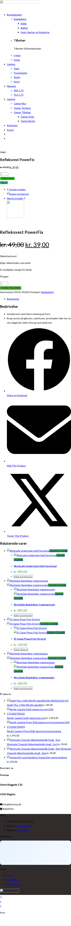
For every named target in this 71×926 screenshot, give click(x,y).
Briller (24, 23)
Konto (10, 129)
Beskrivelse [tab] (13, 298)
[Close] (1, 146)
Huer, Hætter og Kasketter (35, 32)
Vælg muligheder (23, 576)
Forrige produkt (17, 189)
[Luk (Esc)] (10, 920)
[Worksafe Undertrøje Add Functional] (15, 216)
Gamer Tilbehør (22, 112)
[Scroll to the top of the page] (1, 897)
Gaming (11, 99)
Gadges (11, 64)
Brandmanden (14, 14)
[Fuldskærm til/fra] (4, 920)
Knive (17, 59)
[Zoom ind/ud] (1, 920)
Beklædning (20, 19)
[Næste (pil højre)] (4, 924)
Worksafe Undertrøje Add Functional (35, 566)
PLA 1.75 (18, 94)
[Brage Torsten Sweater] (18, 193)
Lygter (17, 55)
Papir (16, 68)
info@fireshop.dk (22, 825)
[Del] (7, 920)
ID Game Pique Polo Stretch (30, 638)
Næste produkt (15, 198)
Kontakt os (13, 879)
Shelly (17, 77)
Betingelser (13, 884)
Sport (17, 81)
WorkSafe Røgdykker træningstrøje (34, 604)
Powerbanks (20, 72)
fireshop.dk (23, 830)
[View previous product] (7, 189)
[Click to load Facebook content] (35, 853)
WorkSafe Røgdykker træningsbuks (34, 677)
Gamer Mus (20, 103)
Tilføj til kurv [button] (21, 649)
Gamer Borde (28, 121)
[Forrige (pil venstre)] (1, 924)
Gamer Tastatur (22, 107)
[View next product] (24, 198)
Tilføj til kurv (7, 178)
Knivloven (12, 125)
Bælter (24, 27)
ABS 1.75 (19, 90)
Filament (11, 86)
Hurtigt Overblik (58, 550)
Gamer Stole (27, 116)
